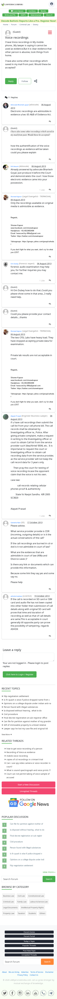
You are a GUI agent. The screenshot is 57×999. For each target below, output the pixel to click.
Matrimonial (36, 15)
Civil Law (21, 896)
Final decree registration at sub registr (26, 836)
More (48, 15)
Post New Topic (29, 950)
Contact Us (34, 975)
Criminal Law (8, 901)
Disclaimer (49, 972)
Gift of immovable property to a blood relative (25, 725)
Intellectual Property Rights (32, 907)
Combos (32, 11)
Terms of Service (36, 972)
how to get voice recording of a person (24, 748)
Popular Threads (29, 945)
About (4, 972)
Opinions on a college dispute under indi (27, 860)
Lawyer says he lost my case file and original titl (26, 728)
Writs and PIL (10, 15)
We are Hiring (14, 972)
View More (6, 734)
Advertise (24, 972)
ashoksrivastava (16, 596)
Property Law (8, 913)
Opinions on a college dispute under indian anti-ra (27, 703)
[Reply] (49, 121)
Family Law (21, 901)
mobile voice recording (17, 756)
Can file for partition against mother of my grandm (27, 721)
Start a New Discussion (28, 784)
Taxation (21, 913)
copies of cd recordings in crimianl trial (25, 759)
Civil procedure (11, 714)
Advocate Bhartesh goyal (20, 105)
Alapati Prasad (16, 416)
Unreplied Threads (28, 791)
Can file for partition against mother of (26, 824)
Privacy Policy (22, 975)
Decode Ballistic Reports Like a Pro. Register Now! (28, 20)
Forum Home (29, 932)
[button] (50, 33)
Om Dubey (14, 264)
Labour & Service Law (39, 901)
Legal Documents (10, 907)
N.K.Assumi (15, 166)
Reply (11, 81)
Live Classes (18, 11)
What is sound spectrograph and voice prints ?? (29, 770)
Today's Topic (29, 941)
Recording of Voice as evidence (21, 752)
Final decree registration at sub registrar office (25, 717)
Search (49, 879)
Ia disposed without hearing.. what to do (23, 710)
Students (32, 913)
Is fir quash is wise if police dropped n (26, 854)
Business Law (8, 896)
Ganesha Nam (16, 523)
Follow (25, 81)
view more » (49, 872)
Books (43, 11)
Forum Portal (29, 936)
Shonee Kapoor (16, 196)
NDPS (23, 15)
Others (42, 913)
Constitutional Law (36, 896)
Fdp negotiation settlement (16, 696)
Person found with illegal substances (21, 707)
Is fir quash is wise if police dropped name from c (27, 699)
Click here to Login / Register (19, 674)
